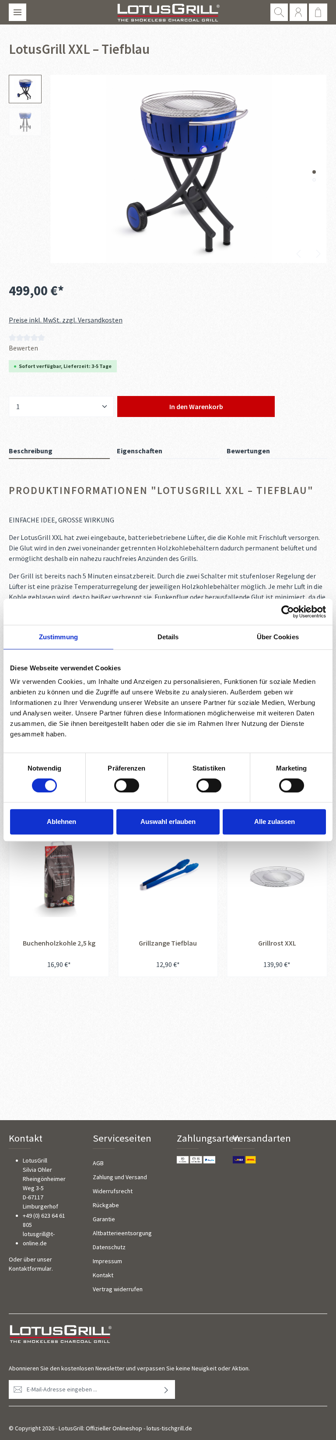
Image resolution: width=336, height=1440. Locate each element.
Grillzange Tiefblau (168, 943)
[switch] (126, 785)
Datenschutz (109, 1247)
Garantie (104, 1219)
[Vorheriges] (299, 254)
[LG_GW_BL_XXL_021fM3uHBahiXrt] (188, 169)
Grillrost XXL (277, 943)
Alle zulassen (274, 821)
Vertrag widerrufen (118, 1289)
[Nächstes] (317, 254)
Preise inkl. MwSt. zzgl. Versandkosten (65, 319)
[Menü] (17, 12)
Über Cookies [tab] (278, 637)
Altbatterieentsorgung (122, 1233)
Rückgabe (106, 1205)
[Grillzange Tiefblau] (167, 875)
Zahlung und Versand (120, 1177)
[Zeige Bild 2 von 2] (314, 180)
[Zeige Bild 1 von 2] (314, 172)
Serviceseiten (122, 1138)
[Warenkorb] (318, 12)
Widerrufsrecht (113, 1191)
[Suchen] (279, 12)
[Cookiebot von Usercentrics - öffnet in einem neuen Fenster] (287, 611)
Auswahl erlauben (168, 821)
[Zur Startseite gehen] (167, 12)
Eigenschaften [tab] (139, 450)
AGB (98, 1163)
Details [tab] (168, 637)
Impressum (107, 1261)
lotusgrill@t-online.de (39, 1238)
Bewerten (23, 347)
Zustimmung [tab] (58, 637)
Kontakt (103, 1275)
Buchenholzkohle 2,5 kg (59, 943)
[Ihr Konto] (298, 12)
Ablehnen (61, 821)
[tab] (59, 451)
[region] (168, 169)
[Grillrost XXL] (277, 875)
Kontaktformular (30, 1268)
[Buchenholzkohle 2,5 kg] (59, 875)
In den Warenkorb (196, 406)
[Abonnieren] (166, 1389)
